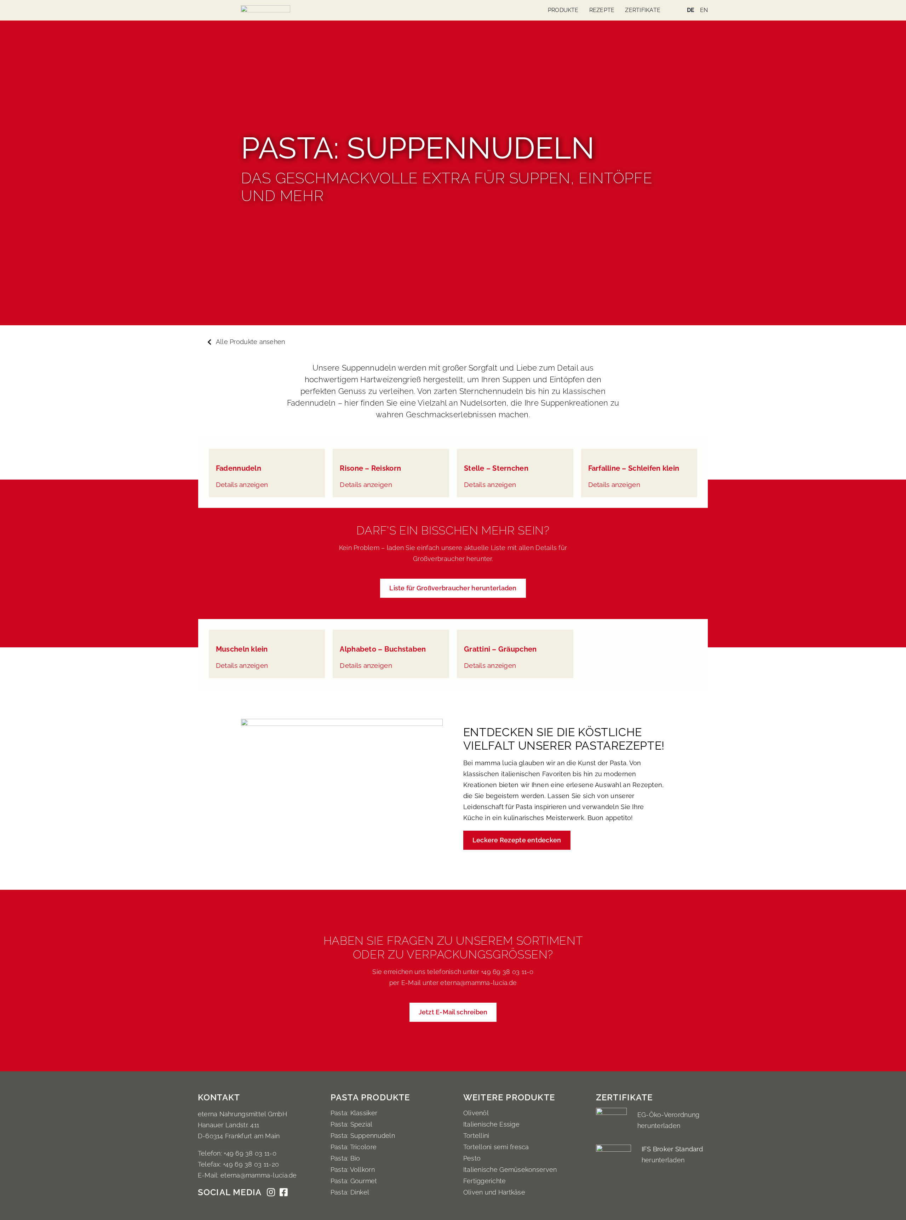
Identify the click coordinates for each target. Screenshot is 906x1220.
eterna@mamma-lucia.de (478, 982)
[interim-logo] (265, 8)
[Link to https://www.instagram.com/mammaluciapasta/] (271, 1195)
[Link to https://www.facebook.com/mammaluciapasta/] (284, 1195)
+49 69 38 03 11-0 (506, 971)
